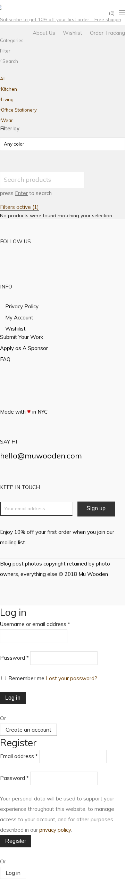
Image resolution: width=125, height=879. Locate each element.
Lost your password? (71, 678)
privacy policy (55, 830)
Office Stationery (19, 110)
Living (7, 99)
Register (15, 841)
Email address (19, 756)
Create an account (28, 729)
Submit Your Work (21, 337)
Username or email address (35, 624)
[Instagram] (11, 6)
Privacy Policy (22, 306)
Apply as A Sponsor (24, 348)
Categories (12, 40)
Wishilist (15, 328)
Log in (12, 698)
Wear (7, 120)
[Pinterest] (20, 6)
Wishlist (72, 32)
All (3, 78)
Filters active (19, 207)
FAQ (5, 359)
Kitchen (9, 89)
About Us (44, 32)
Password (14, 657)
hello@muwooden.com (41, 456)
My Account (19, 317)
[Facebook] (2, 6)
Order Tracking (107, 32)
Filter (5, 51)
